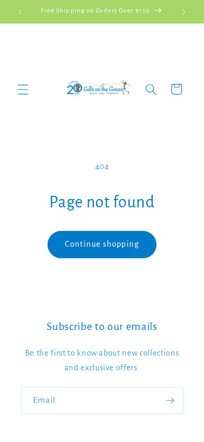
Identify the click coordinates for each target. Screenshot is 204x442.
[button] (23, 89)
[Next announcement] (184, 11)
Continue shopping (102, 244)
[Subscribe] (170, 400)
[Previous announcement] (20, 11)
